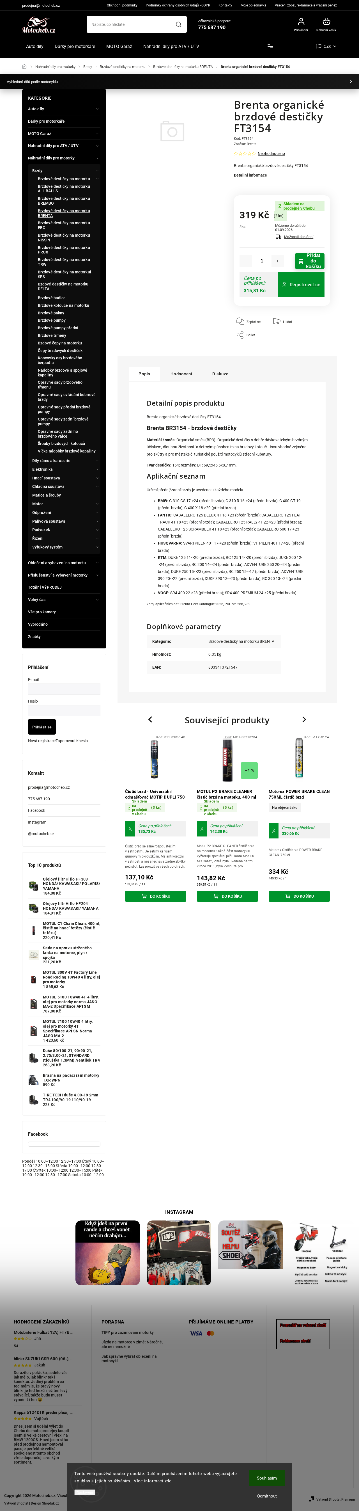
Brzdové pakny (51, 313)
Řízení (38, 538)
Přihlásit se (42, 727)
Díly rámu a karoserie (51, 460)
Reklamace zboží (295, 1341)
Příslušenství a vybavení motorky (58, 575)
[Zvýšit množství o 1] (277, 261)
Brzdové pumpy (52, 320)
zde (168, 1480)
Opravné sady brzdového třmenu (60, 384)
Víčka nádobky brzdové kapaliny (67, 451)
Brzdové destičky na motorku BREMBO (64, 200)
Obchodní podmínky (122, 5)
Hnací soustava (46, 478)
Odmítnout (267, 1496)
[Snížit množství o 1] (246, 261)
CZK (328, 46)
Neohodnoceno (271, 154)
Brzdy (37, 170)
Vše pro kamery (42, 612)
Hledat (179, 24)
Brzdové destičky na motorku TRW (64, 262)
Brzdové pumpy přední (58, 328)
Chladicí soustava (48, 486)
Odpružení (41, 512)
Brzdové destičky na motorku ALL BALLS (64, 188)
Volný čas (36, 599)
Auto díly (36, 109)
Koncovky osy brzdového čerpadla (60, 360)
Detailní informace (250, 175)
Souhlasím (267, 1478)
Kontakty (225, 5)
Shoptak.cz (50, 1503)
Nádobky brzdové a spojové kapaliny (63, 372)
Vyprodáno (38, 624)
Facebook (36, 810)
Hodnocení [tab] (181, 373)
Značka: (245, 144)
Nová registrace (42, 741)
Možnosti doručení (298, 237)
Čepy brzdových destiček (60, 350)
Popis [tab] (144, 373)
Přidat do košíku (313, 261)
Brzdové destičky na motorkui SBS (64, 274)
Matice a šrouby (46, 495)
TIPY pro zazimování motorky (128, 1332)
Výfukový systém (47, 547)
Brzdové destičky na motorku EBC (64, 225)
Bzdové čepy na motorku (60, 343)
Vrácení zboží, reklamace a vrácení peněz (306, 5)
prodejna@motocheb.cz (49, 787)
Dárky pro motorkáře (46, 121)
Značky (34, 636)
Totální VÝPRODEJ (45, 587)
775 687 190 (39, 799)
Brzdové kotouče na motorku (63, 305)
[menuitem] (34, 46)
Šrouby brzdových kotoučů (61, 443)
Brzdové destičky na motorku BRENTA (64, 213)
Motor (37, 504)
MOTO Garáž (39, 133)
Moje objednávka (253, 5)
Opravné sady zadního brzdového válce (58, 433)
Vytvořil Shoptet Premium (335, 1499)
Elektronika (42, 469)
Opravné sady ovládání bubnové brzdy (67, 397)
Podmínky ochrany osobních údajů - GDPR (178, 5)
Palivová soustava (48, 521)
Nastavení (85, 1492)
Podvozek (41, 529)
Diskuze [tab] (220, 373)
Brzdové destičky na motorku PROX (64, 250)
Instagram (37, 822)
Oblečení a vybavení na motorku (57, 563)
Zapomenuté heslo (72, 741)
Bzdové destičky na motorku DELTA (63, 286)
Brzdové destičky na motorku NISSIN (64, 237)
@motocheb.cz (41, 833)
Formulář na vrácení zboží (303, 1325)
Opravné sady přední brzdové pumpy (64, 409)
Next (305, 719)
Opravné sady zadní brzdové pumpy (63, 421)
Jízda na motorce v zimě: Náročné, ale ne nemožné (132, 1344)
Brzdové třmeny (52, 335)
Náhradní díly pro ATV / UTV (53, 145)
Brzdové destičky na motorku (64, 179)
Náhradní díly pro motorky (51, 158)
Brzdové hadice (52, 298)
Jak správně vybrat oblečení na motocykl (129, 1358)
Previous (151, 719)
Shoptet (22, 1503)
